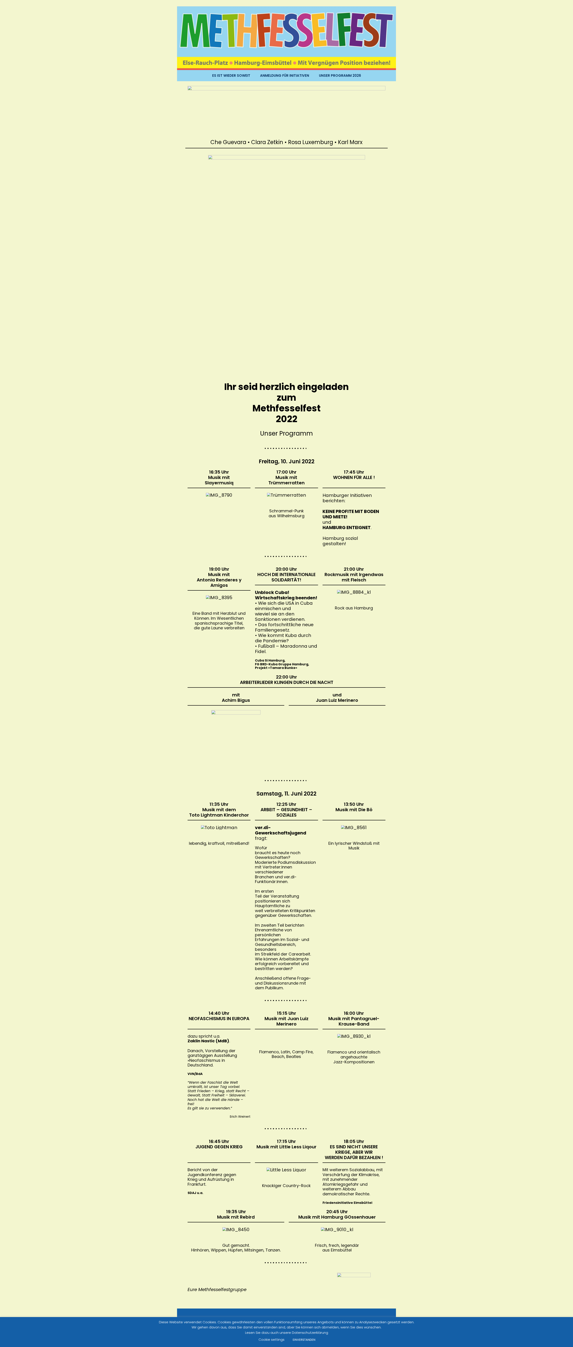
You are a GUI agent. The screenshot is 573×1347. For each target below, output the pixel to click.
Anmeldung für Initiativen (284, 75)
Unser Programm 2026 (340, 75)
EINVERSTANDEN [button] (304, 1340)
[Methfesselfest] (286, 38)
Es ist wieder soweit (231, 75)
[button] (325, 1036)
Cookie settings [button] (271, 1339)
